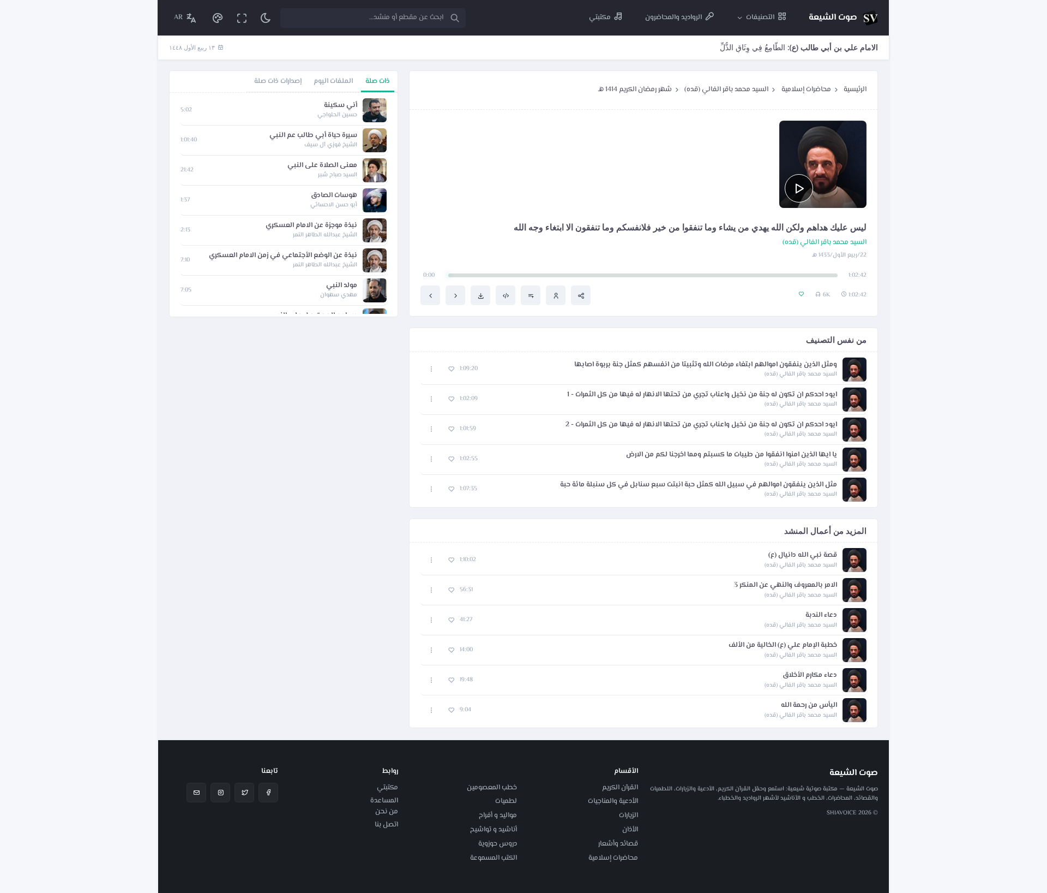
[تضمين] (505, 295)
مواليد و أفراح (498, 815)
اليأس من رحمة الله (809, 705)
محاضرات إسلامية (806, 89)
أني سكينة (340, 105)
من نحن (386, 811)
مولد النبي (341, 286)
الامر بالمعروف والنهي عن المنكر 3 (785, 585)
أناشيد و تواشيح (493, 829)
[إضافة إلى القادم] (530, 295)
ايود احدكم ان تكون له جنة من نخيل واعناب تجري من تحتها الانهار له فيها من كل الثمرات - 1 (702, 395)
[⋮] (431, 369)
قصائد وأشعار (618, 843)
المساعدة (384, 800)
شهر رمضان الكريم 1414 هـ (635, 89)
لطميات (506, 801)
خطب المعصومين (492, 787)
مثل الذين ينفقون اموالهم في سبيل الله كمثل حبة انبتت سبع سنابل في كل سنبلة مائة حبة (698, 485)
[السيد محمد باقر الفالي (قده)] (555, 295)
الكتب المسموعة (493, 858)
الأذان (630, 829)
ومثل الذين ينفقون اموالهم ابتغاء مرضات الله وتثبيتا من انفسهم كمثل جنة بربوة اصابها (705, 365)
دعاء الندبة (821, 615)
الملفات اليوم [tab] (333, 81)
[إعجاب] (451, 369)
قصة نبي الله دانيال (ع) (802, 555)
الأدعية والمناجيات (613, 801)
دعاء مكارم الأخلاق (810, 675)
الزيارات (628, 815)
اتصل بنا (386, 824)
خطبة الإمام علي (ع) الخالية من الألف (783, 645)
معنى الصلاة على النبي (322, 165)
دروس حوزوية (497, 843)
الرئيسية (855, 89)
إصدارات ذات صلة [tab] (278, 81)
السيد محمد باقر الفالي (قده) (726, 89)
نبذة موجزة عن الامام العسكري (311, 226)
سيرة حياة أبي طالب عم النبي (313, 135)
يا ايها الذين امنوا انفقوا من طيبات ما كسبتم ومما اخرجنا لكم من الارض (731, 455)
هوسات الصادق (334, 195)
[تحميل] (480, 295)
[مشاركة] (581, 295)
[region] (283, 205)
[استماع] (799, 188)
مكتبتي (387, 787)
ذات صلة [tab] (377, 81)
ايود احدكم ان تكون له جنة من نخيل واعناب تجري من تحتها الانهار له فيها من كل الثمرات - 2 (701, 425)
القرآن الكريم (620, 787)
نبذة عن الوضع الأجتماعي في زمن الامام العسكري (283, 256)
